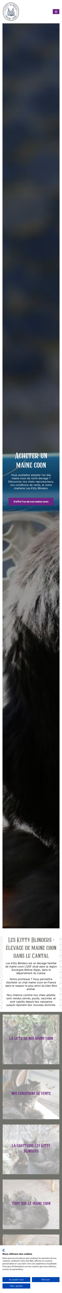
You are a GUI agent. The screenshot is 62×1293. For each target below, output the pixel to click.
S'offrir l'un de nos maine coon (31, 501)
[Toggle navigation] (56, 11)
